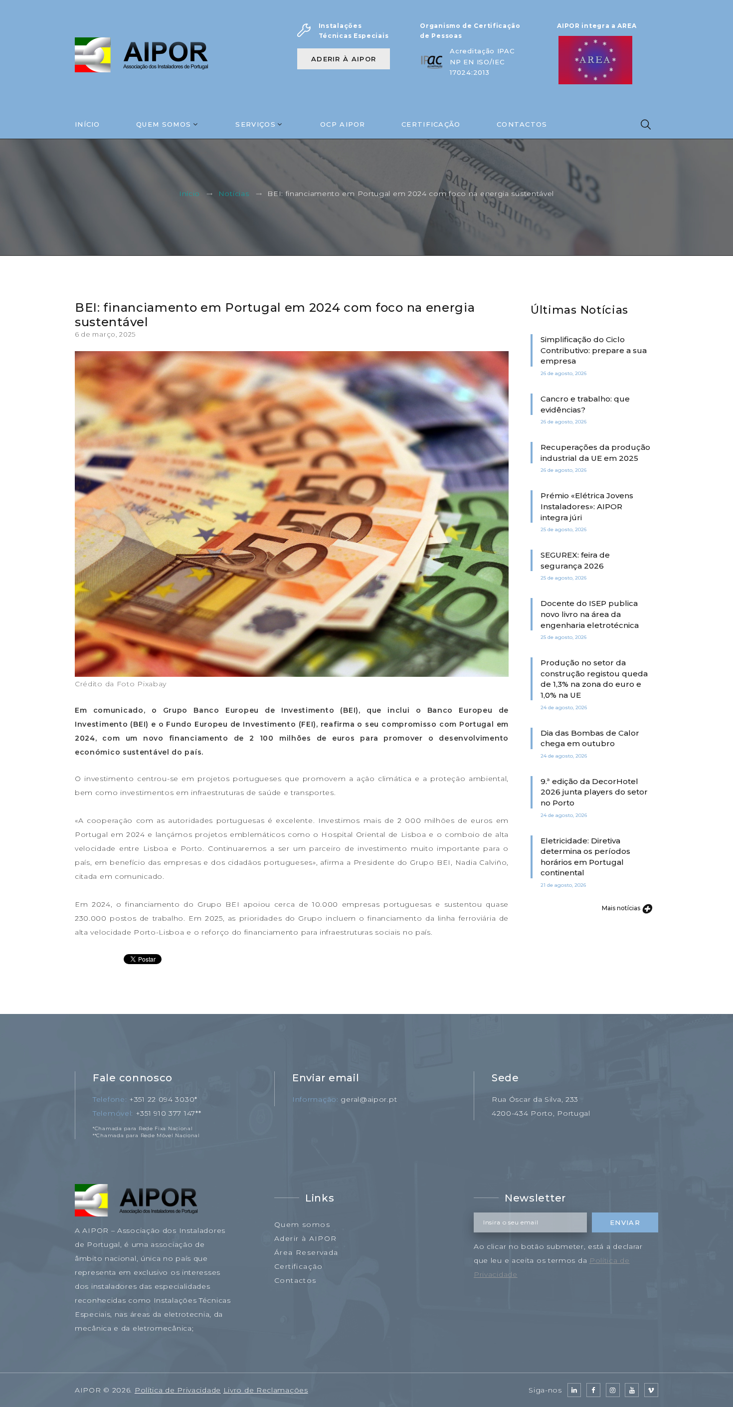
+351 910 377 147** (168, 1113)
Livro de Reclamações (265, 1390)
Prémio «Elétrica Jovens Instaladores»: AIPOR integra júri (587, 506)
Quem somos (302, 1224)
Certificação (431, 124)
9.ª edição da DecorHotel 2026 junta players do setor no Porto (594, 792)
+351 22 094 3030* (163, 1099)
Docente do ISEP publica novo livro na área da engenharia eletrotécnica (590, 614)
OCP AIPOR (343, 124)
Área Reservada (306, 1252)
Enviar (625, 1222)
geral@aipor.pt (369, 1099)
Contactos (522, 124)
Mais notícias (622, 908)
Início (87, 124)
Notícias (233, 194)
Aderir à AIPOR (343, 59)
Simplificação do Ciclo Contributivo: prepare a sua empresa (594, 350)
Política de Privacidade (178, 1390)
